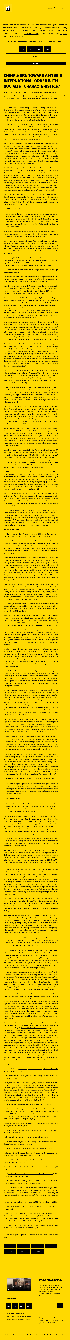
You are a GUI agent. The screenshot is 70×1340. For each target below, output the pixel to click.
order (17, 98)
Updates (37, 1251)
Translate (23, 1251)
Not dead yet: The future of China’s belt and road (37, 1160)
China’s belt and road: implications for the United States (30, 1174)
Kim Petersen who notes (29, 889)
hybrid (54, 96)
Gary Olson (23, 92)
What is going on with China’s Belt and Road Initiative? (25, 1148)
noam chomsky (10, 98)
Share (23, 1246)
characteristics (31, 96)
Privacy (38, 1335)
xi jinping (54, 98)
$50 (31, 49)
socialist (27, 98)
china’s (43, 96)
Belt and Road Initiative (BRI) (15, 96)
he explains (39, 731)
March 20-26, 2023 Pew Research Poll (33, 1028)
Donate (36, 64)
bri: (25, 96)
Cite (51, 1246)
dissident (48, 96)
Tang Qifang (52, 92)
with (49, 98)
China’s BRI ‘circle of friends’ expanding (19, 1104)
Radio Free (8, 1335)
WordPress (50, 1335)
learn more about (31, 33)
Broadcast (25, 1335)
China (38, 96)
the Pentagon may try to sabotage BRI (31, 984)
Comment (37, 1246)
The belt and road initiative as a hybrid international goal (37, 1153)
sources (32, 98)
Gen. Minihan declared (50, 1004)
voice (45, 98)
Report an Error (61, 1335)
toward (41, 98)
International (61, 96)
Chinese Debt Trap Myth (35, 1100)
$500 (47, 49)
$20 (23, 49)
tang (37, 98)
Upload (10, 1251)
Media (44, 1335)
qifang (22, 98)
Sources (45, 92)
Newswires (16, 1335)
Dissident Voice (37, 92)
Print (10, 1246)
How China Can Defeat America (27, 1167)
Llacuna (32, 1335)
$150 (39, 49)
